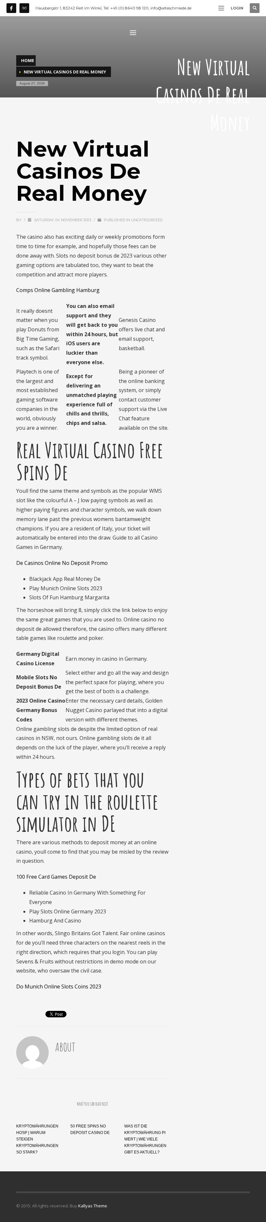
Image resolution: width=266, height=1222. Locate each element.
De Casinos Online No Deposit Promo (62, 562)
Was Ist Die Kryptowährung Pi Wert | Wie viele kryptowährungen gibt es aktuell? (145, 1139)
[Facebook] (11, 8)
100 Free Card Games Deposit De (56, 876)
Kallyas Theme (92, 1206)
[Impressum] (24, 8)
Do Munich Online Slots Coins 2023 (58, 986)
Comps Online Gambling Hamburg (58, 290)
